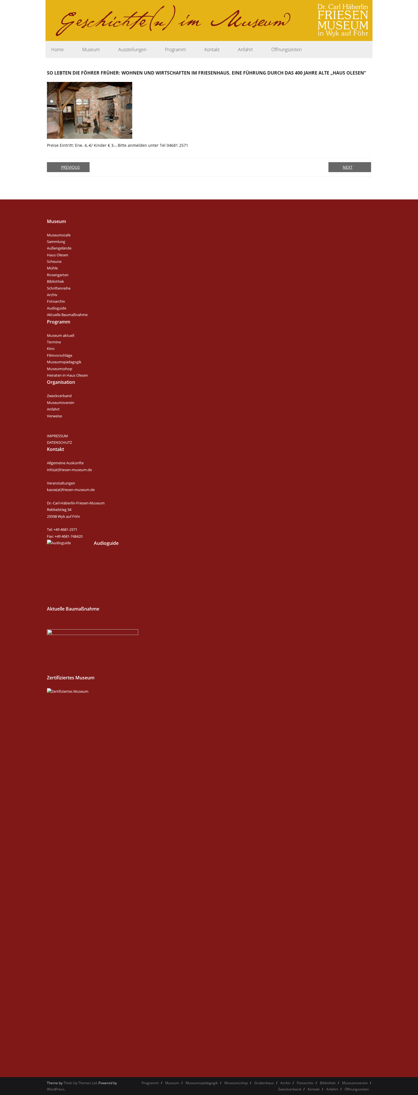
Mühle (52, 268)
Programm (150, 1082)
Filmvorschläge (59, 355)
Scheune (54, 261)
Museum (172, 1082)
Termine (54, 342)
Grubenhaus (264, 1082)
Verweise (54, 415)
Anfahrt (53, 409)
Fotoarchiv (56, 301)
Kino (51, 348)
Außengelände (59, 248)
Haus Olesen (57, 254)
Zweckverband (59, 395)
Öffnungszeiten (357, 1089)
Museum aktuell (60, 335)
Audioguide (56, 308)
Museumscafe (59, 235)
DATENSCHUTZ (59, 442)
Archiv (52, 294)
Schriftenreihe (59, 288)
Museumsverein (60, 402)
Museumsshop (59, 368)
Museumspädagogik (64, 361)
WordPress (55, 1089)
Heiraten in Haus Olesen (67, 375)
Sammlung (56, 241)
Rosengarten (58, 274)
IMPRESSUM (57, 435)
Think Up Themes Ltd (80, 1082)
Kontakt (314, 1089)
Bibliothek (55, 281)
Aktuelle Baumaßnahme (67, 314)
